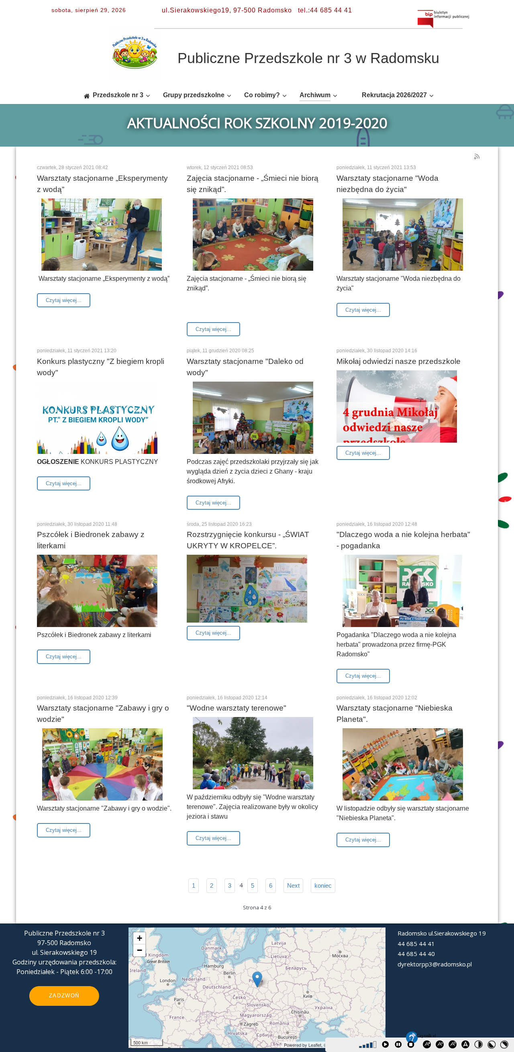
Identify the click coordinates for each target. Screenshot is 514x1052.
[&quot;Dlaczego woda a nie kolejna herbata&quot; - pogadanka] (403, 599)
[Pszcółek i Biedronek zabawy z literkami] (97, 599)
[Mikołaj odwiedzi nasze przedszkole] (397, 415)
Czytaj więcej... (64, 300)
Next (293, 885)
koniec (323, 885)
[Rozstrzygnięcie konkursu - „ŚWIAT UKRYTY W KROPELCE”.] (247, 588)
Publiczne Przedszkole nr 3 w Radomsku (308, 58)
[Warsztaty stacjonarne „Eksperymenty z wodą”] (101, 243)
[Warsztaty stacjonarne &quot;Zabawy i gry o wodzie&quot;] (102, 772)
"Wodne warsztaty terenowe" (236, 708)
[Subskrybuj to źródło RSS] (477, 157)
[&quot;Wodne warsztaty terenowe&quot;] (253, 761)
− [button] (139, 950)
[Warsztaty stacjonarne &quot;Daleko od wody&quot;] (253, 426)
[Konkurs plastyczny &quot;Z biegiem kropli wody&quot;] (97, 426)
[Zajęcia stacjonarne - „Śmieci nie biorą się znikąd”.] (253, 243)
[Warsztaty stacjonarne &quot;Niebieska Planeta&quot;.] (403, 772)
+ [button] (139, 938)
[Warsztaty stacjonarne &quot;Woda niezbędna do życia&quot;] (403, 243)
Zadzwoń (64, 996)
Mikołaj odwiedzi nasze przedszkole (399, 361)
